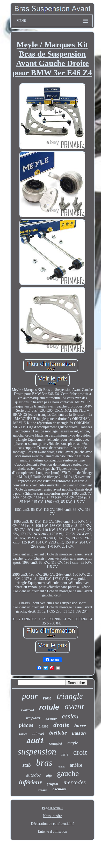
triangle (70, 696)
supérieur (51, 718)
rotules (61, 766)
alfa (49, 776)
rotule (49, 707)
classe (43, 726)
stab (27, 765)
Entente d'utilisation (52, 831)
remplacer (33, 718)
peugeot (52, 784)
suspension (37, 751)
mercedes (74, 782)
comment (27, 709)
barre (80, 725)
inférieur (30, 782)
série (64, 754)
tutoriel (38, 733)
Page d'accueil (52, 808)
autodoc (33, 775)
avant (74, 706)
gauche (68, 773)
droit (80, 752)
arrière (76, 765)
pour (30, 696)
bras (44, 763)
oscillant (59, 789)
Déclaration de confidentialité (52, 824)
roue (47, 698)
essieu (70, 716)
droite (61, 724)
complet (55, 743)
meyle (72, 742)
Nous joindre (52, 816)
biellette (58, 733)
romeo (23, 734)
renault (42, 789)
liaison (79, 733)
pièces (26, 725)
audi (35, 741)
